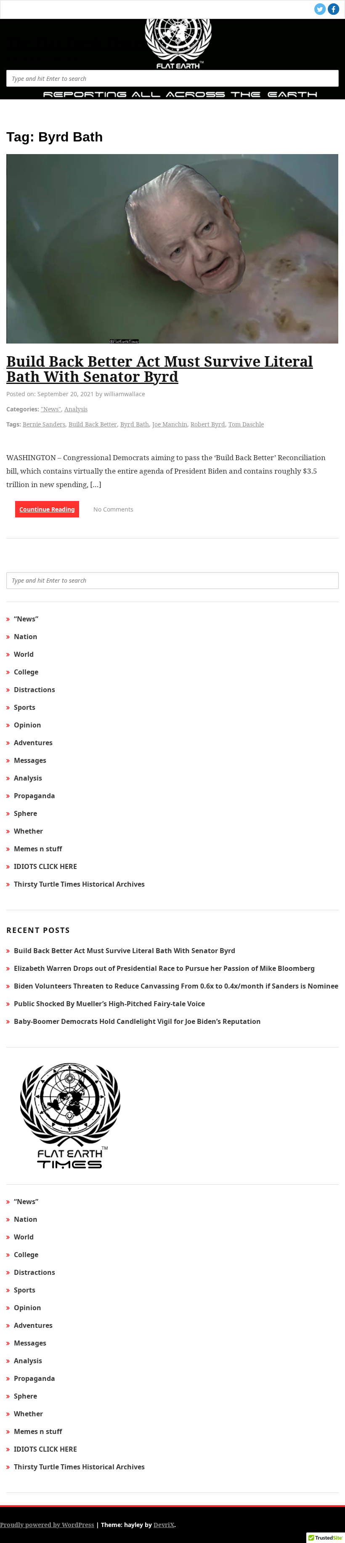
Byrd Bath (134, 424)
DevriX (164, 1525)
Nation (25, 636)
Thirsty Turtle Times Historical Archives (79, 884)
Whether (28, 831)
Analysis (76, 409)
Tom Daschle (246, 424)
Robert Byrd (208, 424)
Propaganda (34, 795)
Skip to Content (54, 31)
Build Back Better (93, 424)
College (26, 672)
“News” (26, 619)
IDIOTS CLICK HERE (45, 866)
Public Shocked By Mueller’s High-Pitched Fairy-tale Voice (109, 1003)
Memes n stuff (38, 848)
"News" (51, 409)
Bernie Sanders (44, 424)
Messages (30, 760)
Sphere (25, 813)
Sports (24, 707)
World (24, 654)
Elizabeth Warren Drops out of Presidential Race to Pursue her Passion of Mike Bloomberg (164, 968)
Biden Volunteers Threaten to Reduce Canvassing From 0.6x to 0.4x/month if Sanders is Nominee (176, 986)
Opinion (27, 725)
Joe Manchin (169, 424)
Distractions (34, 689)
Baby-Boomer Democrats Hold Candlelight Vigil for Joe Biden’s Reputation (137, 1021)
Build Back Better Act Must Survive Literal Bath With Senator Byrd (159, 369)
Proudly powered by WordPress (47, 1525)
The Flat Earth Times (77, 43)
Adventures (33, 742)
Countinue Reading (47, 509)
